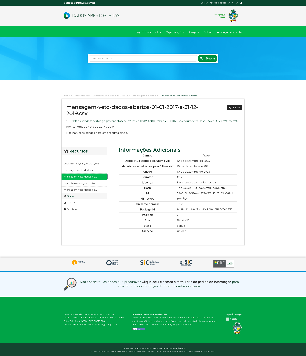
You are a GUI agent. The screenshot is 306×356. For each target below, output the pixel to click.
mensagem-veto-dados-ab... (80, 170)
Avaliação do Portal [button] (230, 32)
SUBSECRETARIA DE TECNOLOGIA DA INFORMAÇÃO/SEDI (160, 348)
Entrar (204, 3)
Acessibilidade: (218, 3)
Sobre (208, 32)
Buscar (210, 58)
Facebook (72, 209)
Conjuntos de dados (147, 32)
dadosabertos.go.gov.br (79, 2)
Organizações (175, 32)
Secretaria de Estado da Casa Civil (112, 96)
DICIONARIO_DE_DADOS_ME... (82, 163)
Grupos (194, 32)
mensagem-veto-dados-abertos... (180, 96)
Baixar (236, 107)
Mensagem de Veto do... (146, 96)
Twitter (70, 202)
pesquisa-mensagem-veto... (80, 183)
